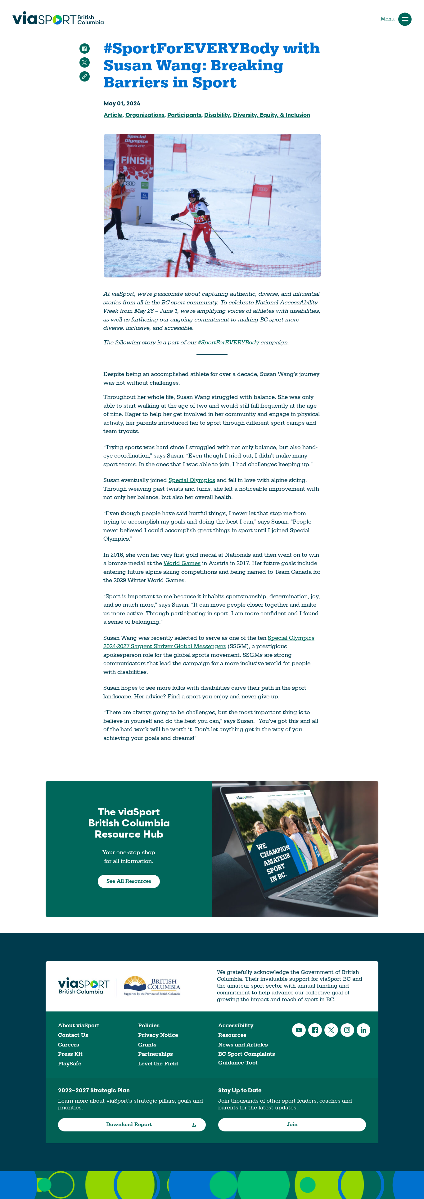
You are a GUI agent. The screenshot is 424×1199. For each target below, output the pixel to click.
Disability (217, 115)
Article (113, 115)
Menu (388, 18)
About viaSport (78, 1025)
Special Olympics (192, 480)
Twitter (331, 1030)
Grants (147, 1044)
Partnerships (155, 1054)
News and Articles (243, 1044)
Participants (184, 115)
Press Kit (70, 1054)
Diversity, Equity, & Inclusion (271, 115)
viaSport (58, 18)
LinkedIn (363, 1030)
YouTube (299, 1030)
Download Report (129, 1124)
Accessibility (235, 1025)
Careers (68, 1044)
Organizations (144, 115)
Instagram (347, 1030)
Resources (232, 1035)
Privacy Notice (158, 1035)
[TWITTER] (84, 62)
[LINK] (84, 76)
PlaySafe (69, 1063)
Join (292, 1124)
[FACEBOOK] (84, 48)
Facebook (315, 1030)
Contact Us (73, 1035)
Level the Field (158, 1063)
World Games (182, 563)
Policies (149, 1025)
